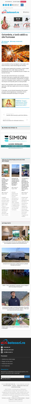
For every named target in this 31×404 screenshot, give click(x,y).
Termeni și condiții (6, 398)
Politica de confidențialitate (18, 378)
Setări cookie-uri (18, 399)
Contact (14, 385)
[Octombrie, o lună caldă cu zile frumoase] (15, 53)
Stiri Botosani (6, 41)
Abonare (27, 376)
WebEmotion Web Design (8, 359)
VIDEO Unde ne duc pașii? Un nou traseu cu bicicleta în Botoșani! (15, 327)
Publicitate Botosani (7, 363)
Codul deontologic (15, 387)
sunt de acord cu (13, 378)
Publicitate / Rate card (22, 385)
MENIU (26, 12)
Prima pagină (7, 385)
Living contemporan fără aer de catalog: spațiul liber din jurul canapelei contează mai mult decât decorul (5, 184)
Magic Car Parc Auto (7, 361)
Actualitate (5, 42)
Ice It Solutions (6, 365)
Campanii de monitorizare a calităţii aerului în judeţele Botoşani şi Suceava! (15, 182)
